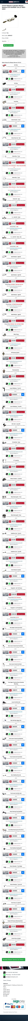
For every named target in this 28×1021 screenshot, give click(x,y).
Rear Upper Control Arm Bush (16, 629)
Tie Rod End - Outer (16, 444)
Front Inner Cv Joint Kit (16, 904)
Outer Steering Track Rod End (16, 813)
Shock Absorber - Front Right (16, 868)
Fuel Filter (16, 103)
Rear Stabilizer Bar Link (16, 776)
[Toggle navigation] (2, 2)
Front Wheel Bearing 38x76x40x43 (16, 831)
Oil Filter (16, 85)
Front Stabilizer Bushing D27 (16, 849)
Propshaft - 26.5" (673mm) (16, 590)
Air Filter (16, 66)
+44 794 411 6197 (15, 974)
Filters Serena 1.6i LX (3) (15, 92)
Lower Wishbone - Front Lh (15, 390)
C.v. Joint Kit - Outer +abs (16, 238)
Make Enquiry (19, 89)
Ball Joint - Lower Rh (16, 425)
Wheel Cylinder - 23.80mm (16, 480)
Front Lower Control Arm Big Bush (16, 740)
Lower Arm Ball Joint (16, 704)
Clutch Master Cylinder (16, 571)
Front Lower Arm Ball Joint (16, 795)
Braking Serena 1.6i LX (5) (15, 129)
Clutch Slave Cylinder (16, 940)
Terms (4, 980)
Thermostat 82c (15, 371)
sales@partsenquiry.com (17, 78)
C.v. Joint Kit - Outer (16, 219)
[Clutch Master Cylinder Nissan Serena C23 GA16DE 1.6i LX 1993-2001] (10, 19)
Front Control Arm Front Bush (16, 758)
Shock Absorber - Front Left (16, 886)
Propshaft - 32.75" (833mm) (16, 609)
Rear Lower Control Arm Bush (15, 666)
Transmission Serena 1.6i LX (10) (16, 208)
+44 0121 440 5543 (13, 972)
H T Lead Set (16, 462)
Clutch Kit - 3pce (16, 200)
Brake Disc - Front (16, 158)
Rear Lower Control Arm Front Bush (15, 647)
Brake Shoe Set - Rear (16, 139)
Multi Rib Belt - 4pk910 (16, 296)
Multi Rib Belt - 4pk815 (16, 316)
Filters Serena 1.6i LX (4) (15, 74)
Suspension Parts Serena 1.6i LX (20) (15, 397)
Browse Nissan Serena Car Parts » (13, 959)
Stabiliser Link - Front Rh (16, 553)
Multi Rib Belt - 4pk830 (16, 258)
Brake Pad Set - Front (16, 121)
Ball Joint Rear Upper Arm (16, 722)
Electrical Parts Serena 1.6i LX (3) (16, 361)
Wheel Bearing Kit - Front (16, 498)
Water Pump (16, 336)
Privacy (9, 980)
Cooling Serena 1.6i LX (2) (16, 343)
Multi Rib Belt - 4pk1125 (16, 276)
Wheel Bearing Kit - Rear (16, 517)
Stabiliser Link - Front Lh (16, 535)
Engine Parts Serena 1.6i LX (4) (15, 266)
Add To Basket (9, 45)
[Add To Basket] (22, 71)
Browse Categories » (14, 76)
